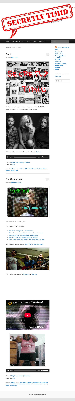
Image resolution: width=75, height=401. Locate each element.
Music (34, 41)
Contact (28, 41)
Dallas (21, 169)
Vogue (7, 385)
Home (7, 41)
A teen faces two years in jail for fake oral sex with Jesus (26, 233)
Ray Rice (18, 384)
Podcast (13, 169)
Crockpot (26, 274)
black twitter (23, 382)
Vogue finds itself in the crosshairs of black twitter (24, 235)
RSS (13, 164)
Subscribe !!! (42, 41)
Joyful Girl (58, 58)
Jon (38, 169)
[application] (27, 157)
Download (27, 162)
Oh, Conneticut (14, 179)
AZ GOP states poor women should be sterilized (23, 237)
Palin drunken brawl (11, 384)
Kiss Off (57, 60)
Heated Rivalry (59, 65)
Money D (57, 67)
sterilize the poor (37, 384)
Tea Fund (45, 384)
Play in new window (17, 162)
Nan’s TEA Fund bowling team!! (34, 244)
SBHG (57, 69)
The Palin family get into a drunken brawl (21, 231)
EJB (25, 169)
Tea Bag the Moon (60, 56)
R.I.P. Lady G (59, 54)
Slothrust (38, 152)
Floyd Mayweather (37, 382)
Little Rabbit (58, 52)
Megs (40, 169)
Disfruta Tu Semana (60, 63)
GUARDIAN (45, 382)
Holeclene (58, 61)
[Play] (8, 157)
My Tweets (58, 76)
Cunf (8, 54)
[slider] (46, 157)
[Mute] (42, 157)
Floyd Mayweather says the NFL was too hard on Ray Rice (26, 240)
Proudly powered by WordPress (37, 394)
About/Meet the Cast (17, 41)
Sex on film (25, 384)
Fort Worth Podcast (31, 169)
